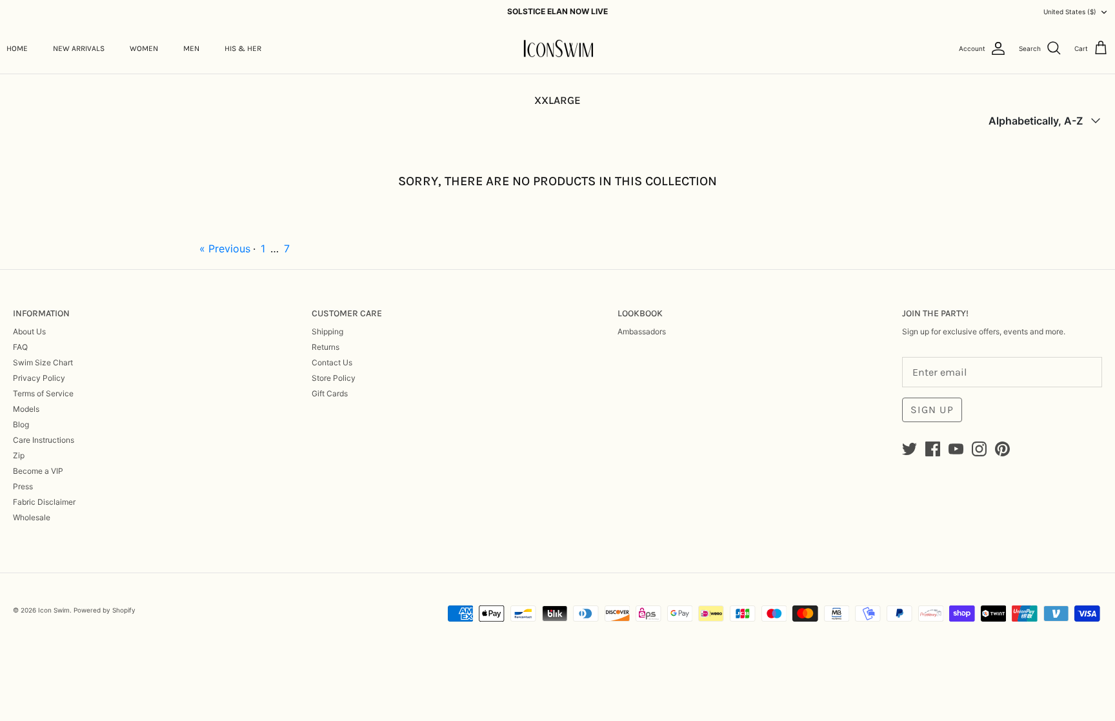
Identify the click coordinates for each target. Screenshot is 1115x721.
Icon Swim (54, 610)
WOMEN (144, 48)
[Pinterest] (1002, 449)
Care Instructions (43, 440)
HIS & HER (243, 48)
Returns (325, 347)
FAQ (20, 347)
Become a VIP (38, 471)
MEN (191, 48)
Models (26, 409)
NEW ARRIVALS (79, 48)
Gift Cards (330, 393)
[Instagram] (979, 449)
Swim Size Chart (43, 362)
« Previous (224, 248)
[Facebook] (932, 449)
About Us (29, 331)
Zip (19, 455)
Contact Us (332, 362)
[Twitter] (909, 449)
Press (23, 486)
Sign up (932, 409)
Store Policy (334, 378)
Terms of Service (43, 393)
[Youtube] (956, 449)
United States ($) (1069, 11)
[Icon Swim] (557, 48)
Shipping (327, 331)
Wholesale (31, 517)
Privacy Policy (39, 378)
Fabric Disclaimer (44, 502)
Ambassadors (642, 331)
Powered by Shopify (105, 610)
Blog (21, 424)
